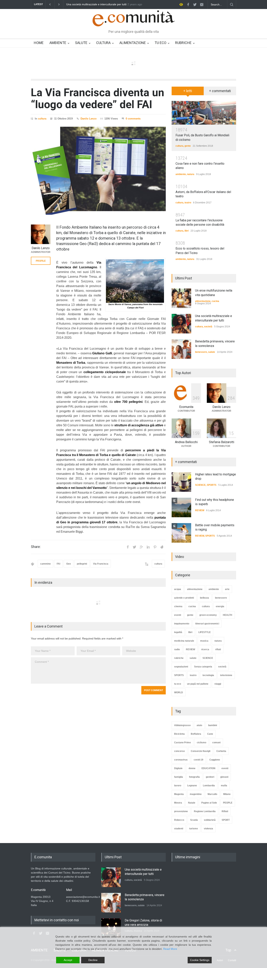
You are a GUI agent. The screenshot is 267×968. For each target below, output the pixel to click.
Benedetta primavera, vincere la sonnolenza (93, 4)
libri (187, 230)
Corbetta (221, 751)
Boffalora (196, 734)
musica (204, 640)
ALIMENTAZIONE (132, 43)
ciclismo (201, 742)
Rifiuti (225, 811)
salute (211, 352)
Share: (36, 547)
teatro (188, 202)
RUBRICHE (183, 43)
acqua (177, 589)
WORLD (178, 692)
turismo (193, 828)
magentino (196, 794)
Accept (68, 960)
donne (192, 768)
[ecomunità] (133, 20)
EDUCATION (208, 768)
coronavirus (181, 759)
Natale (191, 802)
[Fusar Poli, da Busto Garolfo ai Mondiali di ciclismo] (204, 113)
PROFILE (41, 261)
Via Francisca (100, 563)
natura (190, 174)
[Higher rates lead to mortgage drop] (181, 482)
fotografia (194, 777)
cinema (178, 606)
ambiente (181, 174)
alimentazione (203, 301)
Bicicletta (179, 734)
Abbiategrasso (182, 725)
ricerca (205, 649)
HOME (39, 43)
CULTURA (103, 43)
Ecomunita (186, 407)
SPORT (226, 820)
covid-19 (198, 759)
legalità (178, 632)
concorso (179, 751)
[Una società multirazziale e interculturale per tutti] (181, 323)
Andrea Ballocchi (186, 442)
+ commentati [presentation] (220, 91)
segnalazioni (181, 666)
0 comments (133, 118)
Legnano (192, 785)
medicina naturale (184, 640)
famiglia (178, 777)
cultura (42, 118)
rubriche (179, 658)
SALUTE (81, 43)
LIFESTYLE (204, 632)
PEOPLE (227, 802)
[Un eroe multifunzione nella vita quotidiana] (181, 298)
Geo (68, 563)
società (208, 326)
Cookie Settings (199, 960)
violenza (208, 828)
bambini (212, 725)
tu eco (177, 683)
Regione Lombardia (205, 811)
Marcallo (212, 794)
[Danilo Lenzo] (40, 234)
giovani (224, 777)
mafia (224, 785)
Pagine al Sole (209, 802)
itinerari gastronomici (207, 623)
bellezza (204, 597)
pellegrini (82, 563)
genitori (210, 777)
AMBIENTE (57, 43)
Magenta (179, 794)
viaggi (217, 683)
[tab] (188, 92)
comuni (216, 742)
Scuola (194, 820)
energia (220, 606)
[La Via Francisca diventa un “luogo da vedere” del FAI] (98, 171)
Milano (226, 794)
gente (188, 146)
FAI (58, 563)
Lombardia (209, 785)
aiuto (199, 725)
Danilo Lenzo (89, 118)
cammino (45, 563)
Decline (93, 960)
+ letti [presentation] (187, 91)
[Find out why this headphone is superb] (181, 507)
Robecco (179, 820)
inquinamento (181, 623)
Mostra (178, 802)
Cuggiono (214, 759)
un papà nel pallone (197, 683)
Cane (210, 734)
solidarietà (210, 820)
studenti (178, 828)
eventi (177, 615)
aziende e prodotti (184, 597)
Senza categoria (203, 666)
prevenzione (181, 811)
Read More (170, 948)
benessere (201, 352)
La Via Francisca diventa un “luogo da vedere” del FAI (97, 98)
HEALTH (227, 615)
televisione (226, 675)
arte (227, 589)
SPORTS (211, 485)
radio (177, 649)
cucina (215, 301)
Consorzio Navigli (200, 751)
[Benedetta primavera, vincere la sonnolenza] (181, 349)
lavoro (177, 785)
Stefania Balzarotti (221, 442)
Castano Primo (182, 742)
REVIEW (199, 510)
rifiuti (218, 649)
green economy (208, 615)
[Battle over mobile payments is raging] (181, 533)
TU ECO (160, 43)
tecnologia (208, 675)
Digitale (178, 768)
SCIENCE (200, 485)
